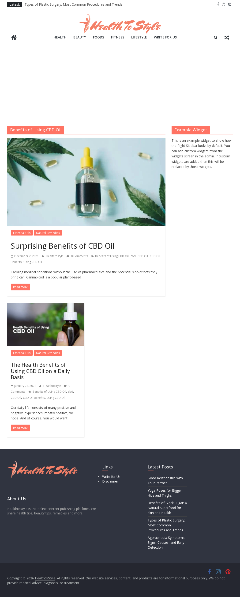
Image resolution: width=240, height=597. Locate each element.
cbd (133, 256)
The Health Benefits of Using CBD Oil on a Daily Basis (40, 370)
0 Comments (79, 256)
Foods (98, 37)
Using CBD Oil (32, 262)
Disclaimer (110, 481)
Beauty (79, 37)
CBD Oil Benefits (34, 398)
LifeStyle (139, 37)
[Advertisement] (120, 86)
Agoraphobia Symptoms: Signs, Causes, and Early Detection (166, 542)
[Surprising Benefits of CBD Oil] (86, 140)
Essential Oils (21, 233)
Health (60, 37)
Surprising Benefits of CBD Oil (62, 246)
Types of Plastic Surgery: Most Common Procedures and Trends (73, 4)
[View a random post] (227, 37)
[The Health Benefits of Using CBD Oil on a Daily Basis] (45, 306)
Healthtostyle (55, 256)
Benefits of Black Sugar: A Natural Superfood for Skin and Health (167, 508)
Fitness (117, 37)
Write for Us (165, 37)
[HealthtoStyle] (13, 38)
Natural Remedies (48, 233)
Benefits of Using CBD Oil (112, 256)
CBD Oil (143, 256)
